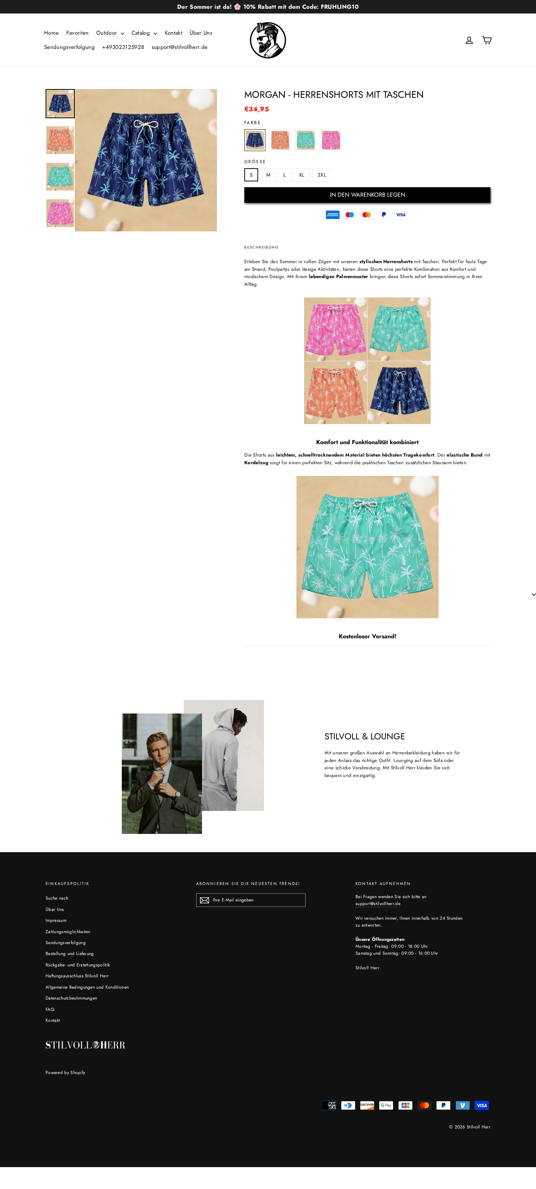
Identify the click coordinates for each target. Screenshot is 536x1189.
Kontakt (173, 33)
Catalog (142, 33)
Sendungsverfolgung (69, 47)
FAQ (50, 1009)
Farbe (252, 122)
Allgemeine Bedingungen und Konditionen (87, 987)
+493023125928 (123, 47)
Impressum (56, 920)
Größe (255, 161)
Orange (280, 140)
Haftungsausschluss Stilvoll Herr (77, 976)
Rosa (331, 140)
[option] (146, 160)
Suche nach (57, 898)
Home (51, 33)
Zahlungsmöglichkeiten (68, 931)
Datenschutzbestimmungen (71, 998)
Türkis (305, 140)
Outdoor (107, 33)
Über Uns (201, 33)
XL (301, 174)
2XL (322, 174)
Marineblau (254, 140)
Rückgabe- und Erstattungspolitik (78, 965)
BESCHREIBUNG (261, 247)
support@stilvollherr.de (179, 47)
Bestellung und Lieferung (70, 953)
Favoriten (77, 33)
